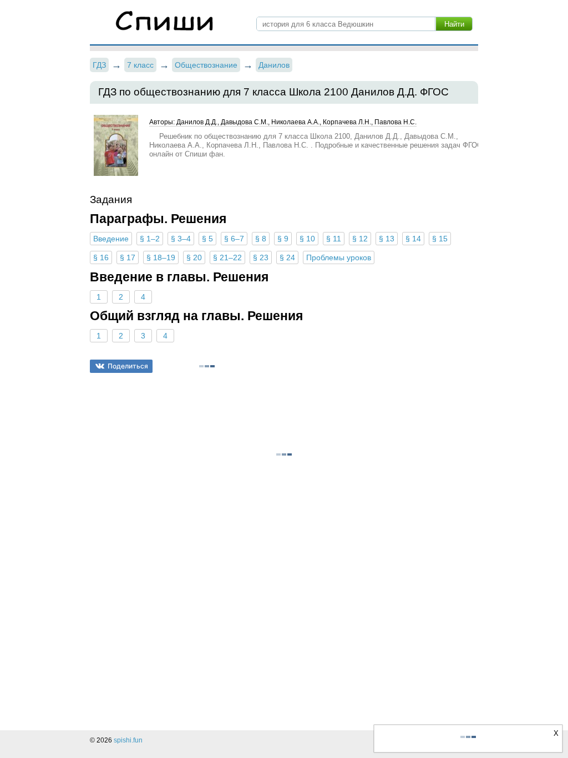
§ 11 (333, 238)
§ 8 (260, 238)
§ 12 (360, 238)
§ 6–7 (234, 238)
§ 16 (101, 257)
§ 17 (127, 257)
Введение (111, 238)
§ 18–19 (160, 257)
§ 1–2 (150, 238)
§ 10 (307, 238)
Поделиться (128, 366)
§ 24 (287, 257)
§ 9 (282, 238)
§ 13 (386, 238)
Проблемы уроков (338, 257)
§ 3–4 (181, 238)
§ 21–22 (227, 257)
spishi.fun (128, 740)
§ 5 (207, 238)
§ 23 (260, 257)
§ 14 (413, 238)
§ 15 (440, 238)
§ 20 (194, 257)
